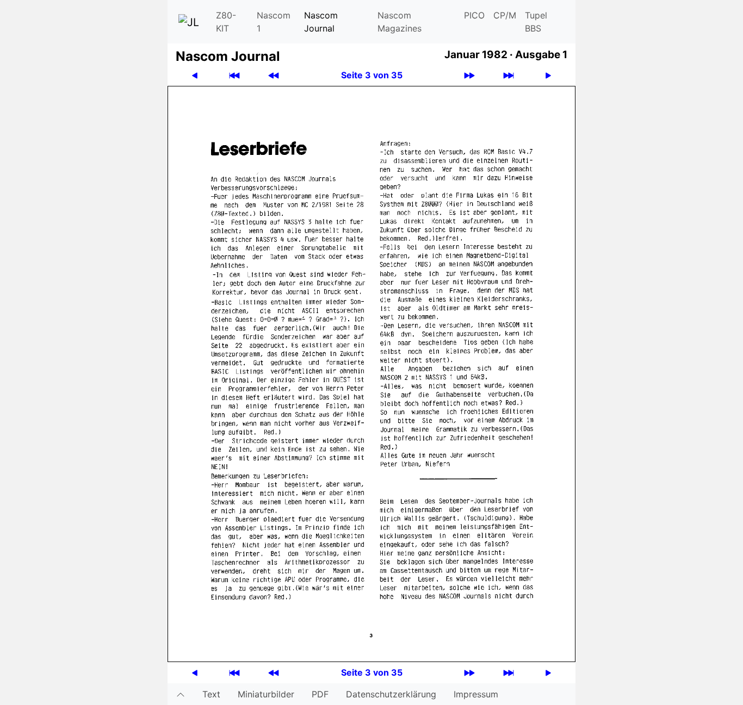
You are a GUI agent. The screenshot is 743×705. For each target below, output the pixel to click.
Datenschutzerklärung (391, 694)
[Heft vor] (469, 75)
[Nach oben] (181, 694)
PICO (474, 15)
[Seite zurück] (195, 75)
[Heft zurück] (273, 75)
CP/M (504, 15)
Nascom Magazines (399, 22)
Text (211, 694)
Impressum (476, 694)
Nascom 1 (273, 22)
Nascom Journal (321, 22)
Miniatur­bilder (266, 694)
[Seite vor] (548, 75)
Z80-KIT (226, 22)
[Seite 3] (371, 372)
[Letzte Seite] (508, 75)
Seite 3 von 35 (372, 75)
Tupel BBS (536, 22)
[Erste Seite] (234, 75)
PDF (320, 694)
